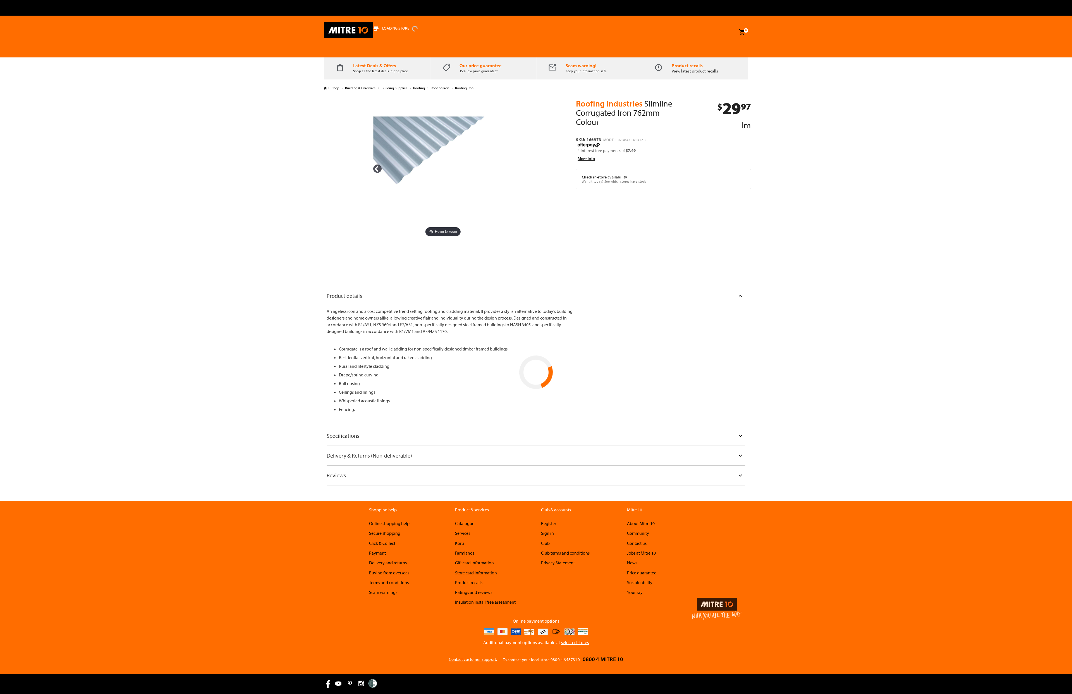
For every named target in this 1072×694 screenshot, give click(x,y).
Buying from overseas (389, 572)
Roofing (419, 88)
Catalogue (464, 523)
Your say (635, 592)
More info (586, 158)
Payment (377, 553)
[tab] (536, 296)
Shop (335, 88)
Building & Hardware (360, 88)
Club (545, 543)
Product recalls (687, 65)
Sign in (547, 533)
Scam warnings (383, 592)
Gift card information (474, 562)
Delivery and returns (388, 562)
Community (638, 533)
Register (548, 523)
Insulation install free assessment (485, 602)
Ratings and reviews (473, 592)
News (632, 562)
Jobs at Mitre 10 (641, 553)
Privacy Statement (558, 562)
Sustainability (639, 582)
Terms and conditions (389, 582)
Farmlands (464, 553)
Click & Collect (382, 543)
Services (462, 533)
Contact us (637, 543)
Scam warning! (581, 65)
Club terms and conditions (565, 553)
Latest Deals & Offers (374, 65)
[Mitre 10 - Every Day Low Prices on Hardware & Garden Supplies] (348, 30)
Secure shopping (384, 533)
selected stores (575, 642)
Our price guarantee (481, 65)
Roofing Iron (440, 88)
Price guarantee (641, 572)
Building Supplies (394, 88)
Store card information (476, 572)
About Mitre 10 (641, 523)
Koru (459, 543)
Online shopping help (389, 523)
